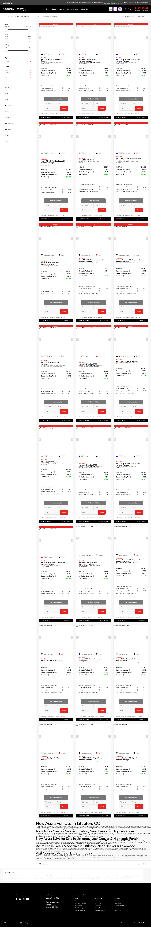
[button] (72, 37)
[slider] (6, 29)
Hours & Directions (141, 10)
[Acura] (8, 9)
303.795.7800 (72, 2)
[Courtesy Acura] (21, 9)
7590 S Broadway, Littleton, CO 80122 (136, 2)
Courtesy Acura (46, 117)
